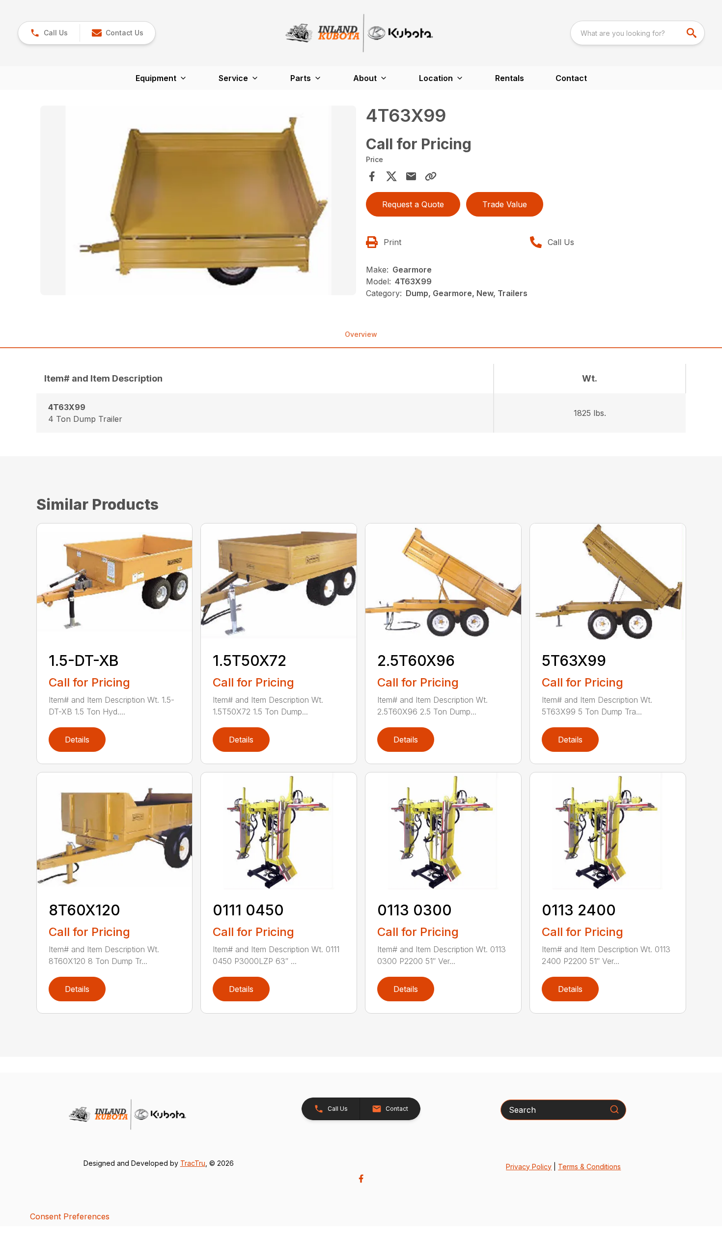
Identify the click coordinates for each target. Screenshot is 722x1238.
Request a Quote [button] (413, 204)
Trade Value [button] (504, 204)
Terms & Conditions (589, 1166)
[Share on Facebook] (372, 176)
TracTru (192, 1163)
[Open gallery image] (198, 200)
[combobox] (637, 33)
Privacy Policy (529, 1166)
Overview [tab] (361, 334)
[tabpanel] (198, 202)
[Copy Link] (431, 176)
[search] (692, 33)
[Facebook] (361, 1178)
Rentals (509, 78)
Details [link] (77, 739)
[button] (49, 33)
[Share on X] (391, 176)
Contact (571, 78)
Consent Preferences (70, 1216)
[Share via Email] (411, 176)
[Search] (614, 1109)
